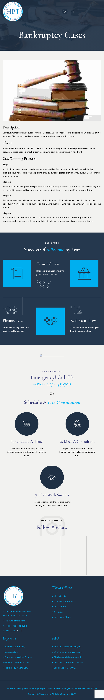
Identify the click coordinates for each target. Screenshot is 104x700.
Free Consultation (64, 402)
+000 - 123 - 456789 (52, 383)
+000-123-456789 (87, 688)
